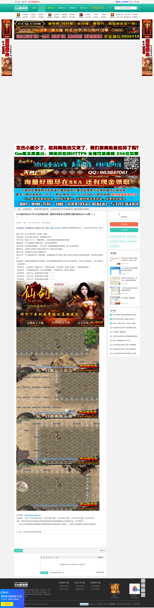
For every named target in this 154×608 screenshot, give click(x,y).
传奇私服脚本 (132, 241)
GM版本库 (124, 217)
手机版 (99, 604)
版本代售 (51, 8)
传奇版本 (72, 8)
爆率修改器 (127, 17)
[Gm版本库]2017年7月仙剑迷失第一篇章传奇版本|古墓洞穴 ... (71, 209)
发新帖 (19, 550)
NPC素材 (72, 17)
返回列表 (102, 550)
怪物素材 (56, 17)
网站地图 (137, 604)
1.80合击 (95, 17)
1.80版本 (103, 14)
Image (47, 557)
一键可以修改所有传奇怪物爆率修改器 (124, 336)
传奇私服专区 (27, 209)
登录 (131, 2)
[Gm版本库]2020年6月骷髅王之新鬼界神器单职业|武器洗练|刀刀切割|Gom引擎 (125, 353)
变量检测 (135, 17)
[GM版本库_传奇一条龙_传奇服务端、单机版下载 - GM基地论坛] (22, 8)
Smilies (57, 557)
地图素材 (64, 17)
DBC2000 (127, 14)
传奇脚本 (41, 17)
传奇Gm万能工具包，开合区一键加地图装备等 (125, 323)
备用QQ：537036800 (122, 2)
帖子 (116, 8)
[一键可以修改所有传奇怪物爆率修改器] (115, 291)
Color (44, 557)
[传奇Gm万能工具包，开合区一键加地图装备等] (115, 281)
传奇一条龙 (49, 228)
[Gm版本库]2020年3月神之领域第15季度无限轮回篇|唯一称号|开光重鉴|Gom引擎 (125, 349)
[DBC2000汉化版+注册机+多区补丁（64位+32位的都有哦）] (115, 261)
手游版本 (33, 14)
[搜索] (138, 8)
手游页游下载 (79, 586)
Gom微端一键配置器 (128, 298)
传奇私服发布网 (97, 8)
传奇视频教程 (95, 586)
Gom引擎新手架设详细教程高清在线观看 (125, 315)
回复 (40, 532)
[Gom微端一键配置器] (115, 301)
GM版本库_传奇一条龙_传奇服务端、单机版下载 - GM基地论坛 (15, 209)
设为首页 (17, 2)
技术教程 (25, 14)
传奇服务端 (29, 228)
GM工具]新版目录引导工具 (121, 340)
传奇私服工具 (132, 237)
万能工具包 (119, 17)
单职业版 (88, 14)
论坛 (41, 8)
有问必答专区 (114, 246)
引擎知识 (33, 17)
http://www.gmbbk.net (33, 515)
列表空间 (61, 8)
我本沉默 (88, 17)
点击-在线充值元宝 (33, 2)
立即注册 (136, 2)
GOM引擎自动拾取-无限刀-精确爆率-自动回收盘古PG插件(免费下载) (125, 345)
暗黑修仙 (103, 17)
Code (55, 557)
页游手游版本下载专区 (117, 241)
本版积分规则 (100, 572)
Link (49, 557)
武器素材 (56, 14)
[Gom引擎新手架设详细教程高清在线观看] (115, 271)
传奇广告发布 (64, 589)
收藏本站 (24, 2)
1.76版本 (95, 14)
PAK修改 (135, 14)
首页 (34, 8)
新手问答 (25, 17)
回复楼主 (125, 224)
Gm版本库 (20, 228)
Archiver (92, 604)
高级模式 (100, 557)
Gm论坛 (58, 228)
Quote (52, 557)
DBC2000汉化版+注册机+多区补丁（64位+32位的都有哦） (129, 260)
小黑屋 (105, 604)
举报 (102, 545)
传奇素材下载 (64, 586)
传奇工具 (83, 8)
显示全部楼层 (46, 223)
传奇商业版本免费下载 (41, 209)
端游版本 (41, 14)
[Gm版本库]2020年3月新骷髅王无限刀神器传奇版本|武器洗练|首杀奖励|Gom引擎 (125, 327)
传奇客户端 (119, 14)
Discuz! (25, 604)
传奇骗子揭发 (79, 589)
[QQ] (84, 604)
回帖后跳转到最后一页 (57, 572)
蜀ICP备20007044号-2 (124, 604)
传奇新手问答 (95, 589)
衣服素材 (64, 14)
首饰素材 (72, 14)
